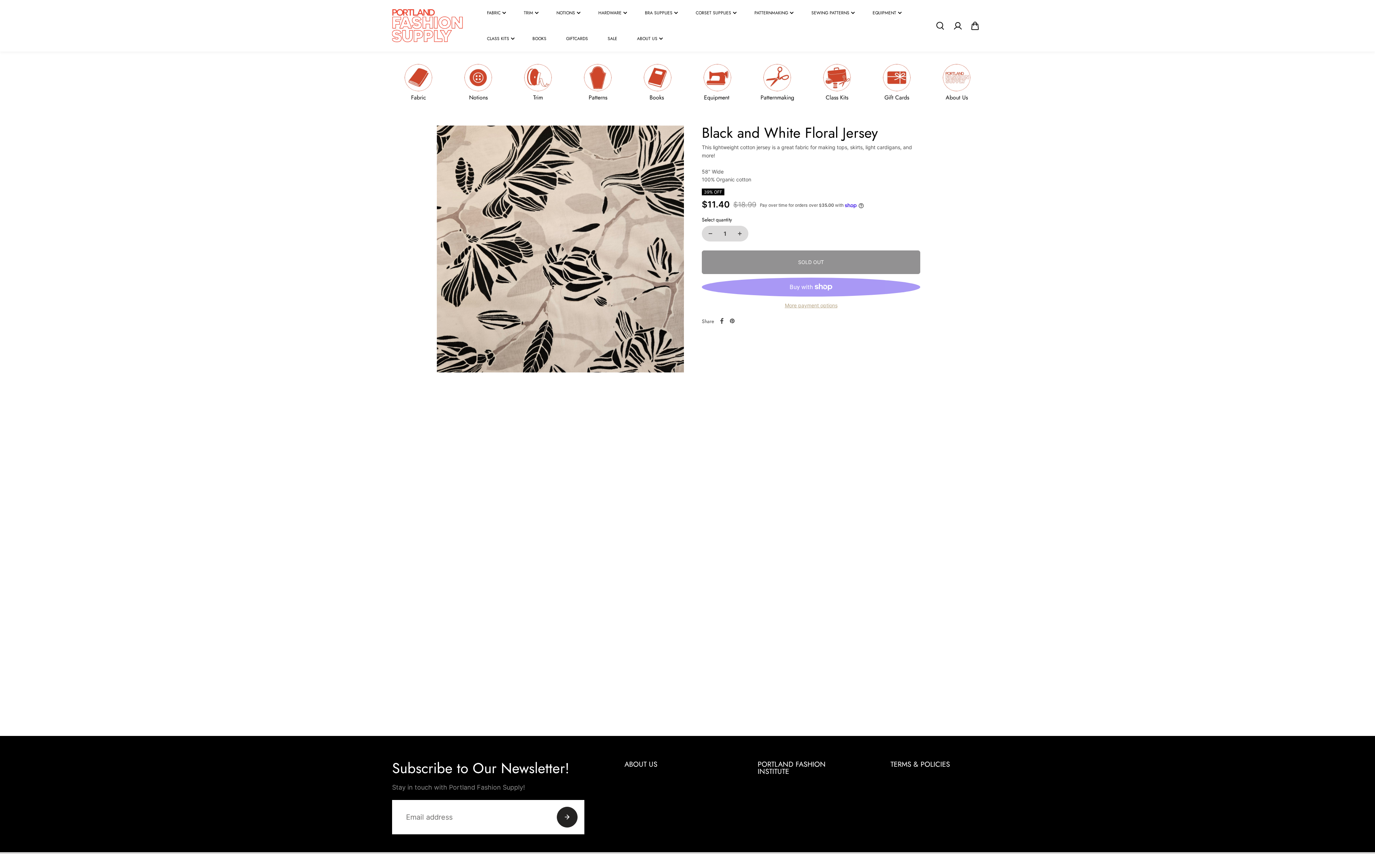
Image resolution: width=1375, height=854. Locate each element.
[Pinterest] (732, 321)
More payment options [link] (811, 305)
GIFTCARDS (577, 38)
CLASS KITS (498, 38)
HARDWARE (610, 13)
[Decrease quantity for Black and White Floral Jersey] (710, 234)
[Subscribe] (567, 817)
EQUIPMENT (884, 13)
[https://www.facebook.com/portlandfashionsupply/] (722, 321)
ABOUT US (647, 38)
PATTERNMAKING (771, 13)
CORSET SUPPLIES (713, 13)
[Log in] (957, 26)
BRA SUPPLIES (658, 13)
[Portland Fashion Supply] (428, 26)
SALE (612, 38)
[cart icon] (975, 26)
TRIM (528, 13)
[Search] (940, 26)
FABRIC (494, 13)
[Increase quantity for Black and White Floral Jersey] (740, 234)
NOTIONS (565, 13)
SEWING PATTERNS (830, 13)
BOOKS (539, 38)
